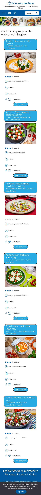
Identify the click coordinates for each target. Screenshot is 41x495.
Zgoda (21, 491)
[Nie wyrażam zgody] (37, 488)
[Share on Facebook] (6, 99)
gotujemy (22, 104)
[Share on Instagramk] (10, 99)
